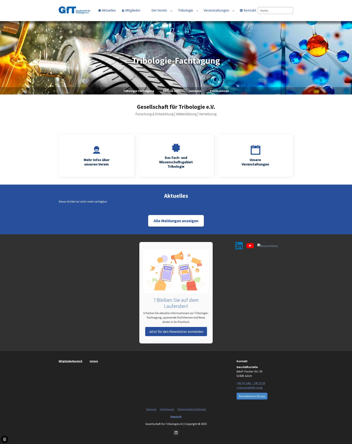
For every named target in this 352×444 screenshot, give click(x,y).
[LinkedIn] (239, 245)
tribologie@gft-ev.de (249, 387)
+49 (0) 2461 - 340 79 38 (250, 383)
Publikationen (219, 91)
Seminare (194, 91)
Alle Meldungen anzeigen (176, 220)
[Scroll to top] (176, 435)
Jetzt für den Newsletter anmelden (176, 331)
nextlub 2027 (171, 91)
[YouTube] (250, 245)
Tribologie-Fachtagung (176, 60)
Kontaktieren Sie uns (252, 396)
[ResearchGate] (267, 245)
